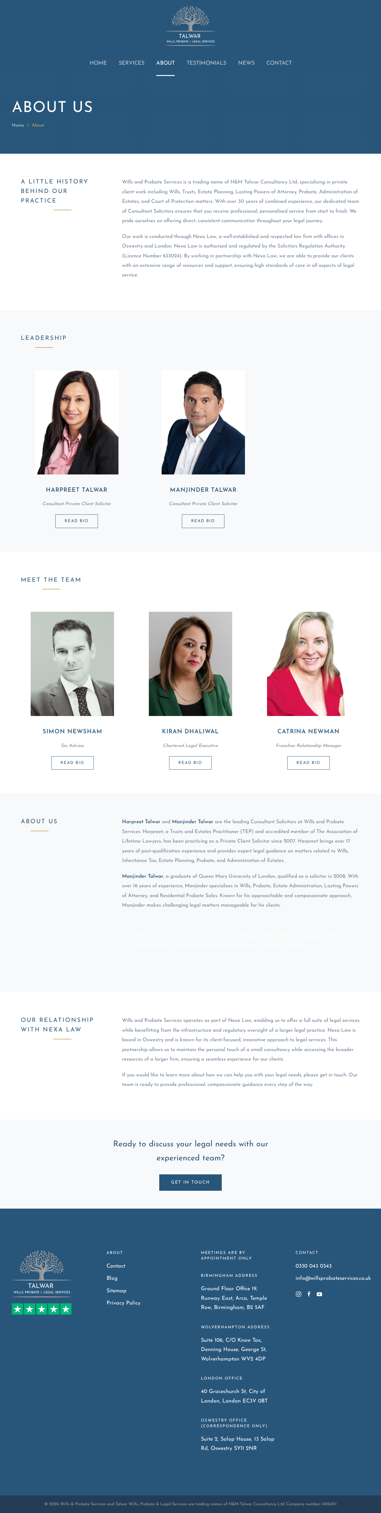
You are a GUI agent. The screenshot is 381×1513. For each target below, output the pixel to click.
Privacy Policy (123, 1303)
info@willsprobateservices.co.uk (333, 1278)
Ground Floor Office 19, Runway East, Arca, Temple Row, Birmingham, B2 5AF (234, 1298)
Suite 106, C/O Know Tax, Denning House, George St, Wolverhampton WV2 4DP (234, 1350)
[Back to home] (190, 26)
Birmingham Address (229, 1276)
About (165, 63)
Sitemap (117, 1291)
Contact (279, 63)
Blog (112, 1278)
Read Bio (77, 521)
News (246, 63)
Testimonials (206, 63)
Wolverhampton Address (235, 1327)
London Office (222, 1378)
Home (98, 63)
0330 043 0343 (314, 1266)
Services (131, 63)
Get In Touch (190, 1182)
